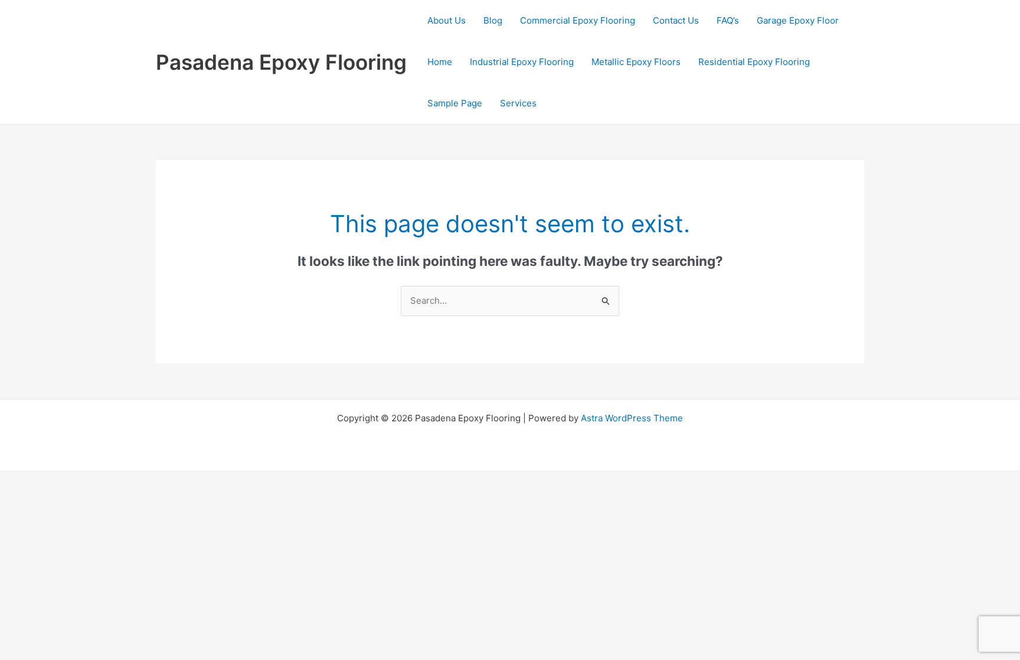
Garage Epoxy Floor (798, 20)
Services (518, 103)
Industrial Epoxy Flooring (522, 61)
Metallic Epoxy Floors (636, 61)
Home (439, 61)
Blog (492, 20)
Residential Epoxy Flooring (754, 61)
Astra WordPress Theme (632, 418)
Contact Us (676, 20)
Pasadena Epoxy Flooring (281, 62)
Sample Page (454, 103)
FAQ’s (728, 20)
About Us (446, 20)
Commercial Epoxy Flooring (577, 20)
